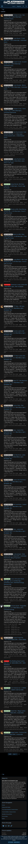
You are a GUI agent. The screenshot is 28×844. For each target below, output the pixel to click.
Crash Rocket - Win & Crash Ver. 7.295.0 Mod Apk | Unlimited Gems (15, 87)
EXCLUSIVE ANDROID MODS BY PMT (17, 35)
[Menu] (2, 6)
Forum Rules (5, 816)
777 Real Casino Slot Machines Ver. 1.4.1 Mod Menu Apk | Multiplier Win (15, 357)
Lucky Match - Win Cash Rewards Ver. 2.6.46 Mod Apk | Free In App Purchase (15, 261)
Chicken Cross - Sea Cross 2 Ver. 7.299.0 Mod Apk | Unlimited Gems (14, 17)
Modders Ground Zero (7, 814)
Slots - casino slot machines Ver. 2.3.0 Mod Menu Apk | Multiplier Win (15, 531)
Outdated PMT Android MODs (15, 303)
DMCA (3, 818)
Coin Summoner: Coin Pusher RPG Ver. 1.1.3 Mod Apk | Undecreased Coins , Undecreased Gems (15, 134)
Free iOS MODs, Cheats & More (9, 812)
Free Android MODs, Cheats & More (10, 809)
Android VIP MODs (6, 807)
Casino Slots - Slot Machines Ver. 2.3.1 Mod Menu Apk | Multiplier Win (15, 407)
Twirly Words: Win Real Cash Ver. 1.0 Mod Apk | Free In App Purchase (14, 186)
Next (14, 754)
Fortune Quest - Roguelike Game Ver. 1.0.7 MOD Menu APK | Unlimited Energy (15, 607)
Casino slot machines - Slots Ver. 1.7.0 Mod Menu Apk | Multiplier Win (15, 481)
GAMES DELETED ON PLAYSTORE (14, 634)
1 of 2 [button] (10, 754)
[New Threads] (23, 6)
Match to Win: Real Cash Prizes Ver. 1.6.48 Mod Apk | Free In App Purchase (15, 236)
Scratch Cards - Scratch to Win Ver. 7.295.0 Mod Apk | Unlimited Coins (15, 63)
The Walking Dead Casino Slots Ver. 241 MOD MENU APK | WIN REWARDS (14, 663)
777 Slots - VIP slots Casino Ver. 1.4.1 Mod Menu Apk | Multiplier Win (14, 308)
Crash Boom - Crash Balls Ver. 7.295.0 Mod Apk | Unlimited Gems (15, 40)
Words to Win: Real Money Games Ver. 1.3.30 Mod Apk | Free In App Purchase (15, 211)
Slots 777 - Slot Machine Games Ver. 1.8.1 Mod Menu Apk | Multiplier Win (15, 382)
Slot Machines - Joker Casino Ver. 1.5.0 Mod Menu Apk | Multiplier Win (14, 456)
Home (3, 805)
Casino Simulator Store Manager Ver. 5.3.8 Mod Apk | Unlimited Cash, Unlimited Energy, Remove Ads (14, 581)
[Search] (26, 6)
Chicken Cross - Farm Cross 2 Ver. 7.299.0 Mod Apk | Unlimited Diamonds (15, 110)
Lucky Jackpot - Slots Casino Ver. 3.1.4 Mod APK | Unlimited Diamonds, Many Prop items (15, 556)
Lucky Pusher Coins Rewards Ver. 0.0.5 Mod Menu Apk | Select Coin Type (14, 161)
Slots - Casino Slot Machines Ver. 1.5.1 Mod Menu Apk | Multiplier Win (15, 432)
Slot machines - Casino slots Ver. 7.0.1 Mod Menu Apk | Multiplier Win (15, 506)
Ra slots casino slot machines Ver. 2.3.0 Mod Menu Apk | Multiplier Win (15, 333)
